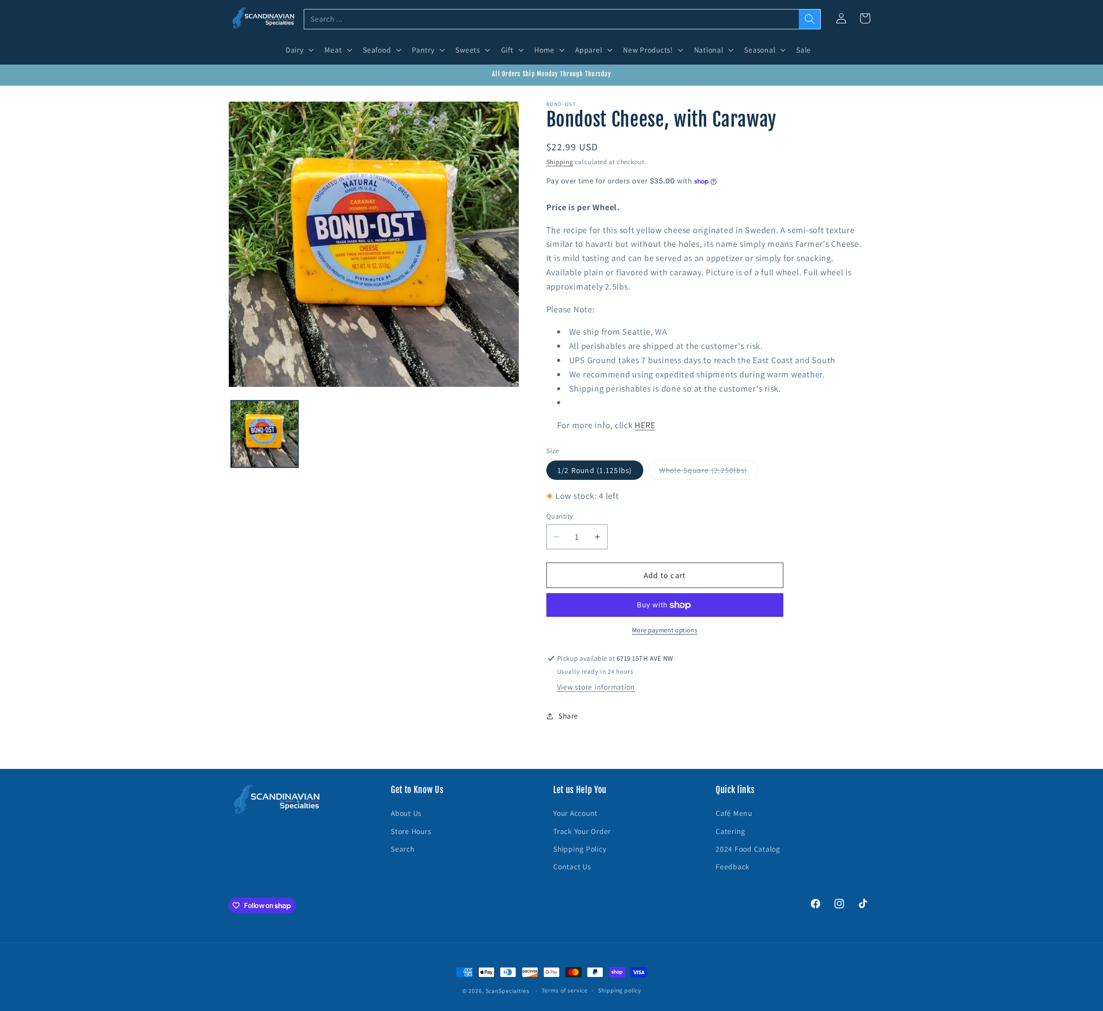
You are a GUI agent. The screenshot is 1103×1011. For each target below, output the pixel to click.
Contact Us (572, 866)
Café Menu (734, 813)
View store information (596, 687)
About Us (406, 813)
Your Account (575, 813)
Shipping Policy (579, 849)
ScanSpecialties (508, 991)
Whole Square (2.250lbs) (709, 472)
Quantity (559, 516)
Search (402, 849)
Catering (730, 831)
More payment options (665, 630)
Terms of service (564, 990)
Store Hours (411, 831)
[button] (298, 50)
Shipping (559, 162)
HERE (645, 425)
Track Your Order (582, 831)
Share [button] (568, 716)
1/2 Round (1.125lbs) (595, 470)
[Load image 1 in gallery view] (264, 434)
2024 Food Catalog (748, 849)
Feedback (733, 866)
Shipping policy (619, 990)
